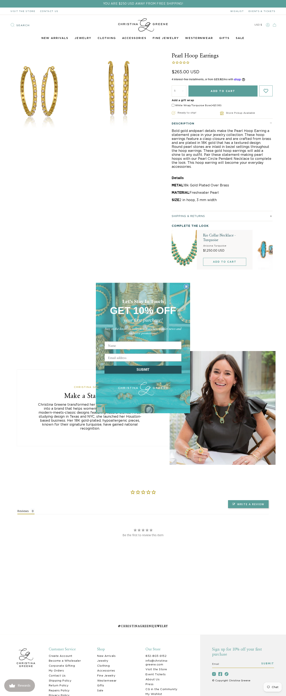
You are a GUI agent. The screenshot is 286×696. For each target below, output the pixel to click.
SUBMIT (143, 369)
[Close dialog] (186, 286)
